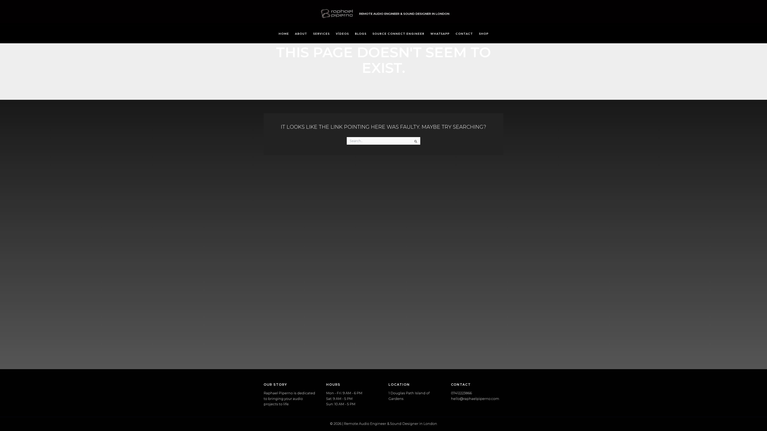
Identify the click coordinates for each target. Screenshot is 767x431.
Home (284, 34)
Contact (464, 34)
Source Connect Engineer (398, 34)
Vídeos (342, 34)
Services (321, 34)
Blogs (361, 34)
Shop (484, 34)
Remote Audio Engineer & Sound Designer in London (404, 14)
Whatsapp (440, 34)
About (301, 34)
